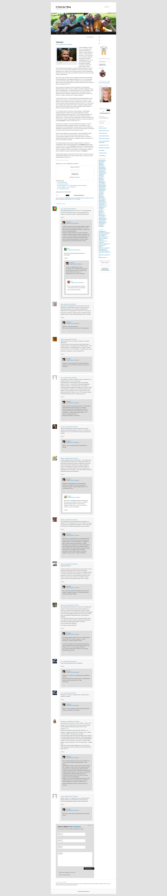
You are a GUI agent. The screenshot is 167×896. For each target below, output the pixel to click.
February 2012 (102, 199)
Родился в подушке (103, 128)
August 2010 (101, 223)
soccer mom (82, 79)
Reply (62, 217)
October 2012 (101, 188)
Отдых (100, 246)
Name (60, 834)
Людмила (62, 458)
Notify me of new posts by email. (64, 874)
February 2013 (102, 182)
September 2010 (102, 222)
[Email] (57, 195)
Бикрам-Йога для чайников (104, 147)
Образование (62, 199)
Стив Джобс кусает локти (104, 145)
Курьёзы (57, 199)
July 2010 (101, 225)
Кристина (62, 519)
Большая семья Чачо (103, 133)
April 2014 (101, 164)
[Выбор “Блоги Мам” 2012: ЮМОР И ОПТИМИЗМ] (99, 40)
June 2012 (101, 193)
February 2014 (102, 167)
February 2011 (102, 215)
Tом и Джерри (101, 150)
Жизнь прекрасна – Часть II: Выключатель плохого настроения (72, 185)
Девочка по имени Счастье (104, 130)
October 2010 (101, 221)
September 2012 (102, 189)
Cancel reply (90, 825)
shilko (62, 304)
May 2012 (101, 194)
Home (57, 33)
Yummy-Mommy (73, 33)
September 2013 (102, 172)
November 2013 (102, 170)
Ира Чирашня (69, 44)
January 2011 (101, 217)
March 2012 (101, 197)
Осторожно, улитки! (103, 153)
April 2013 (101, 179)
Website (59, 846)
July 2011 (101, 208)
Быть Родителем (77, 198)
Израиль (100, 239)
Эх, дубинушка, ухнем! (63, 188)
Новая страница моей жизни (104, 82)
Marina (62, 339)
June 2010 (101, 226)
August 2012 (101, 190)
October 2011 (101, 204)
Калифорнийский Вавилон (104, 135)
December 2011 (102, 201)
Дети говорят (101, 235)
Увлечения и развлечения (104, 254)
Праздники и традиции (103, 247)
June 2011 (101, 210)
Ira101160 (62, 564)
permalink (78, 199)
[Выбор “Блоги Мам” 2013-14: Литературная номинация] (99, 37)
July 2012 (101, 192)
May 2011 (101, 211)
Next (92, 37)
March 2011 (101, 214)
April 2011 (101, 212)
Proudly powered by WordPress (83, 891)
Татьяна (62, 796)
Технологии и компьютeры (104, 252)
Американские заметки (69, 198)
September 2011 (102, 205)
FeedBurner (77, 177)
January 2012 (101, 200)
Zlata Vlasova (63, 721)
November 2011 (102, 203)
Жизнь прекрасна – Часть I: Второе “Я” (67, 187)
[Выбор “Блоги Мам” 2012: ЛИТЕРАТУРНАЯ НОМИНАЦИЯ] (99, 43)
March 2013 (101, 181)
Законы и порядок (103, 238)
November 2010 (102, 219)
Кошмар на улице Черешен (104, 138)
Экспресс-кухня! (102, 257)
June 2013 (101, 176)
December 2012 (102, 185)
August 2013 (101, 174)
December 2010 (102, 218)
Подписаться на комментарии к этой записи (67, 872)
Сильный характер (62, 182)
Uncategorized (102, 231)
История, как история (63, 184)
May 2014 (101, 163)
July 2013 (101, 175)
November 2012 (102, 186)
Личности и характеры (85, 198)
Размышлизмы (102, 249)
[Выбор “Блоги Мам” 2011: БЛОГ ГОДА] (104, 55)
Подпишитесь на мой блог (104, 58)
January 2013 (101, 183)
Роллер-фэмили (102, 155)
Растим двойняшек (103, 250)
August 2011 (101, 207)
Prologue (66, 33)
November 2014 (102, 160)
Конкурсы (101, 242)
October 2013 (101, 171)
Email (60, 841)
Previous (88, 37)
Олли (62, 208)
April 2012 (101, 196)
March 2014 (101, 165)
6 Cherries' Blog (63, 6)
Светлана (63, 426)
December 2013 (102, 168)
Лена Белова (63, 605)
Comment (60, 853)
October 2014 (101, 161)
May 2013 (101, 178)
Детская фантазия (102, 236)
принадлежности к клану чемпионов (84, 147)
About (61, 33)
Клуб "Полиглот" (102, 241)
